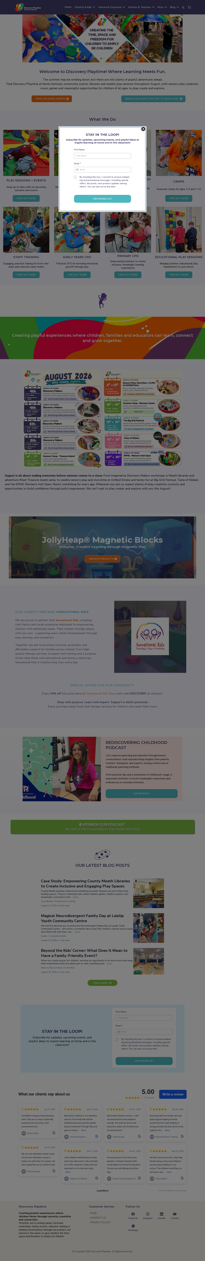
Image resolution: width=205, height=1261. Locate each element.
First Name (79, 149)
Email (77, 163)
